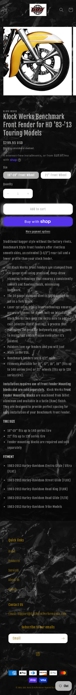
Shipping (7, 148)
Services (13, 570)
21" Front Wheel (56, 175)
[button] (5, 9)
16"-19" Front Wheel (21, 175)
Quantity (8, 184)
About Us (14, 580)
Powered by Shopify (52, 688)
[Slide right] (47, 103)
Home (11, 551)
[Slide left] (28, 103)
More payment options (38, 231)
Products (14, 561)
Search (12, 589)
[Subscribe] (63, 638)
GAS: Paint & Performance (33, 688)
